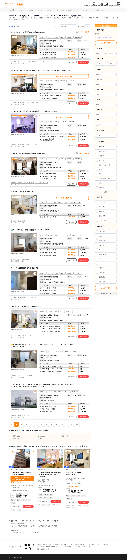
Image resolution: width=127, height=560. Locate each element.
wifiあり (101, 183)
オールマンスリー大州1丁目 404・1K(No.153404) (28, 153)
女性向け (101, 147)
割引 (100, 63)
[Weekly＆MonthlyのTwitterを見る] (33, 545)
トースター (102, 281)
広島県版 (20, 4)
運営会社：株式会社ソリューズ (20, 416)
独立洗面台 (102, 277)
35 (77, 424)
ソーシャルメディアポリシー (81, 547)
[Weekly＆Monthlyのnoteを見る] (29, 548)
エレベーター (102, 202)
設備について (85, 544)
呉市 (42, 439)
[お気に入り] (35, 37)
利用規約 (68, 547)
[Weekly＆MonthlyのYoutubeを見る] (25, 548)
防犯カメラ (102, 216)
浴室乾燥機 (102, 272)
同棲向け (101, 156)
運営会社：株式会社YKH (18, 221)
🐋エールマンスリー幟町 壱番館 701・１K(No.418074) (30, 230)
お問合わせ (83, 62)
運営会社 (39, 547)
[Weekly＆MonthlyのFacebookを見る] (25, 545)
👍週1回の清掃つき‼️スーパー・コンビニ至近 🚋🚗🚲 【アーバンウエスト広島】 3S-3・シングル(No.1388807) (43, 345)
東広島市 (43, 436)
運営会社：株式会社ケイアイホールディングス (24, 102)
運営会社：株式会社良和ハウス (20, 259)
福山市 (19, 436)
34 (72, 424)
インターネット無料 (104, 178)
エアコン (101, 236)
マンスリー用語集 (103, 544)
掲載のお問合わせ (42, 549)
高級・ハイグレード (104, 165)
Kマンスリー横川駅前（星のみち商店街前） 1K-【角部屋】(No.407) (34, 111)
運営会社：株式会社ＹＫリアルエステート (23, 297)
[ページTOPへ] (116, 557)
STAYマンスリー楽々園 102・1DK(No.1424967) (27, 306)
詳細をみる (71, 62)
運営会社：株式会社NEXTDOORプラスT (22, 335)
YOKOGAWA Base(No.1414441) (22, 192)
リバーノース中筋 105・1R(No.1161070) (24, 268)
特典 (111, 63)
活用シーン (93, 544)
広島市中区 (69, 436)
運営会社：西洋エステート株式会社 (21, 375)
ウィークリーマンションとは (71, 544)
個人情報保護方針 (50, 547)
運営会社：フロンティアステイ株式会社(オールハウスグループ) (29, 61)
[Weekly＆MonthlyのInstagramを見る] (29, 545)
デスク (101, 259)
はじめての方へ (41, 544)
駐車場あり (102, 188)
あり (100, 124)
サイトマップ (61, 547)
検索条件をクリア (106, 293)
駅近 (100, 174)
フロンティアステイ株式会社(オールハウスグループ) (77, 506)
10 (62, 424)
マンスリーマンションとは (54, 544)
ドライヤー (102, 231)
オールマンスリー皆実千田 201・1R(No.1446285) (28, 32)
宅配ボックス (102, 211)
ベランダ (101, 268)
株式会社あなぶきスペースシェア (49, 505)
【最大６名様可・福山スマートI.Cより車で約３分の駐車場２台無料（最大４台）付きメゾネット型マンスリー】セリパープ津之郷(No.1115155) (42, 385)
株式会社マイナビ (21, 510)
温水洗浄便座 (102, 254)
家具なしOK (102, 169)
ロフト (101, 263)
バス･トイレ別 (103, 250)
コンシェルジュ (103, 220)
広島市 (19, 439)
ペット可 (101, 160)
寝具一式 (101, 245)
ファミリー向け (103, 151)
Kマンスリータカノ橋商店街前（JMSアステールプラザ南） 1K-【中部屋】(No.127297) (40, 70)
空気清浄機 (102, 240)
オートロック (102, 207)
